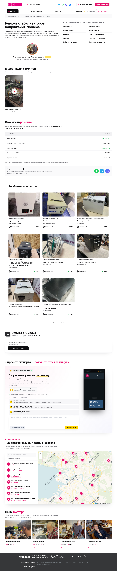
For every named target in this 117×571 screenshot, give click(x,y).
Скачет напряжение (96, 34)
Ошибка (66, 38)
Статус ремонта (103, 11)
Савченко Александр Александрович (28, 57)
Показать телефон (86, 4)
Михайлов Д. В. (15, 226)
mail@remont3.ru (46, 564)
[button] (14, 91)
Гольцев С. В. (82, 271)
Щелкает (66, 34)
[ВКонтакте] (70, 4)
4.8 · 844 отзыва (90, 11)
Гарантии (58, 11)
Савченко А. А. (49, 226)
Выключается (94, 30)
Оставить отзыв (18, 348)
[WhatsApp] (62, 4)
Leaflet (95, 503)
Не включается (94, 27)
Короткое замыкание (97, 42)
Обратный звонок (102, 4)
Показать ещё (57, 323)
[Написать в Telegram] (102, 171)
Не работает (67, 27)
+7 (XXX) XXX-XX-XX (28, 563)
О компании (78, 11)
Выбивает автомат (70, 42)
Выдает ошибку (69, 30)
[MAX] (66, 4)
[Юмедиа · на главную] (15, 5)
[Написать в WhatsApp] (96, 171)
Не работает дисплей (97, 38)
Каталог (13, 11)
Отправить (70, 427)
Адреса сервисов (36, 11)
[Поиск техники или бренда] (55, 4)
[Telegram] (59, 4)
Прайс (33, 568)
